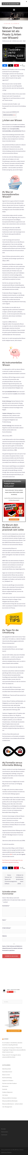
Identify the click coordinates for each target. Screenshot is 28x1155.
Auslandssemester (7, 1071)
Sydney (3, 1152)
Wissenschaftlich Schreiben (9, 1098)
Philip (24, 41)
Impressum (4, 1134)
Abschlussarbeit (6, 1069)
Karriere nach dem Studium (9, 1083)
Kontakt (3, 1129)
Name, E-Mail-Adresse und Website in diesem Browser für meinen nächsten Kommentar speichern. (12, 948)
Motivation (5, 1086)
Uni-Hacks (5, 1095)
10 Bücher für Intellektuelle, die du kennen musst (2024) (19, 879)
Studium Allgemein (11, 23)
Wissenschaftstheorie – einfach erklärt (12, 1104)
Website (4, 936)
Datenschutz (4, 1132)
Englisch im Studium (7, 1080)
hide (14, 115)
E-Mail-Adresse (6, 928)
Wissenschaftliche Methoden (10, 1101)
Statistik (4, 1089)
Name (4, 920)
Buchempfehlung (7, 1077)
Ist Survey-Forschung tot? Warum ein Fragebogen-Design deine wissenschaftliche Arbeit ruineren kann (14, 1050)
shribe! (6, 1039)
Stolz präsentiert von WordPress (10, 1149)
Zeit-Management (7, 1107)
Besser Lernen (6, 1074)
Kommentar (6, 905)
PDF (11, 854)
